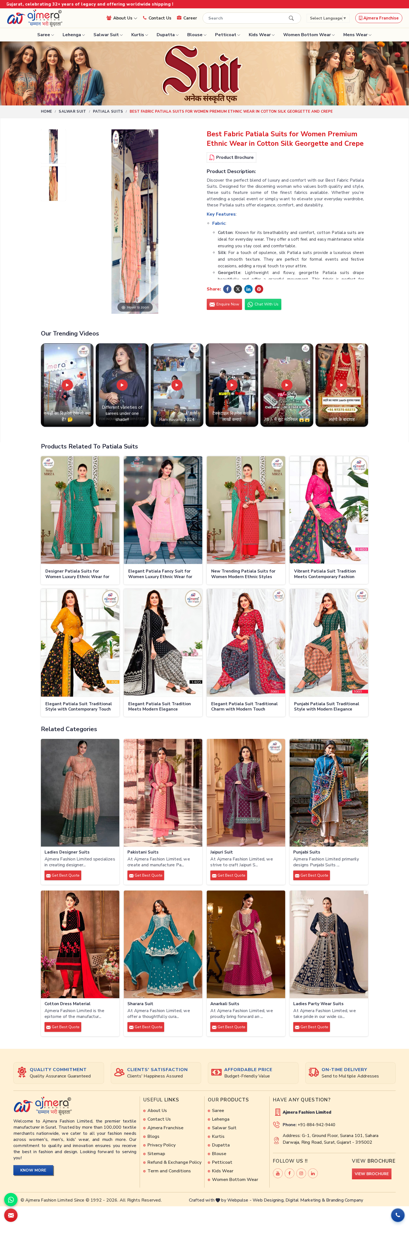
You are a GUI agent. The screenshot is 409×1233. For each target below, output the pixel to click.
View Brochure (372, 1174)
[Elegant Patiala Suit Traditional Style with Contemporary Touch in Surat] (80, 643)
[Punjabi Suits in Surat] (329, 793)
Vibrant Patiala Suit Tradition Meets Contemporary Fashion (325, 574)
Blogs (153, 1136)
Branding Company (344, 1200)
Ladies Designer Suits (67, 852)
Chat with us (266, 304)
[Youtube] (278, 1173)
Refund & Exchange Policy (174, 1162)
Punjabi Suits (306, 852)
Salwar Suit (106, 35)
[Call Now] (398, 1215)
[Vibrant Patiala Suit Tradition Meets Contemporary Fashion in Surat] (329, 510)
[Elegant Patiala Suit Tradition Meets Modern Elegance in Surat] (163, 643)
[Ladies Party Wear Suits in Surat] (329, 944)
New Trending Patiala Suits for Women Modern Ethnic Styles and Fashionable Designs (243, 574)
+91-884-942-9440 (316, 1125)
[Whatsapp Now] (11, 1199)
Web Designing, (268, 1200)
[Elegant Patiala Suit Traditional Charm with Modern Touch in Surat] (246, 643)
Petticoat (225, 35)
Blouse (195, 35)
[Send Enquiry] (11, 1215)
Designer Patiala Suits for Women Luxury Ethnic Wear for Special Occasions (77, 574)
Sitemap (156, 1154)
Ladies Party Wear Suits (318, 1004)
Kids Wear (260, 35)
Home (46, 111)
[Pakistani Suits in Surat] (163, 793)
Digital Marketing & (305, 1200)
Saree (43, 35)
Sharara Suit (140, 1004)
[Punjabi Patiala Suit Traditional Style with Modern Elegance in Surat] (329, 643)
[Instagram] (301, 1173)
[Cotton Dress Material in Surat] (80, 944)
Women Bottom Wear (307, 35)
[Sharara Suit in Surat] (163, 944)
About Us (123, 18)
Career (190, 18)
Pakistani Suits (143, 852)
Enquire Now (227, 304)
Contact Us (160, 18)
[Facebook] (289, 1173)
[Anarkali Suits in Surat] (246, 944)
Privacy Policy (161, 1145)
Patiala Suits (108, 111)
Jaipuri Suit (221, 852)
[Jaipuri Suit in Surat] (246, 793)
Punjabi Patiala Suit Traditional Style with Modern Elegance (326, 706)
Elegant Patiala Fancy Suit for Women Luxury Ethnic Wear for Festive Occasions (160, 574)
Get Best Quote (65, 875)
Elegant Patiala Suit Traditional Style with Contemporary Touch (78, 706)
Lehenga (72, 35)
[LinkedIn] (313, 1173)
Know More (33, 1170)
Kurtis (137, 35)
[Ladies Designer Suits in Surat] (80, 793)
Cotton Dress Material (67, 1004)
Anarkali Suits (224, 1004)
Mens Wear (355, 35)
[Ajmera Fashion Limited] (34, 18)
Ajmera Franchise (380, 18)
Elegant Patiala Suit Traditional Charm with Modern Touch (244, 706)
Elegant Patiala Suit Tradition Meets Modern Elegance (159, 706)
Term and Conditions (169, 1171)
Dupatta (166, 35)
